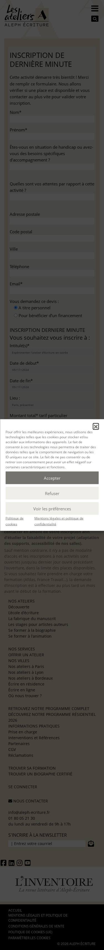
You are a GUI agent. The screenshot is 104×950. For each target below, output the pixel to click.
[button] (95, 426)
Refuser (52, 493)
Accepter (52, 478)
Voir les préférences (52, 508)
